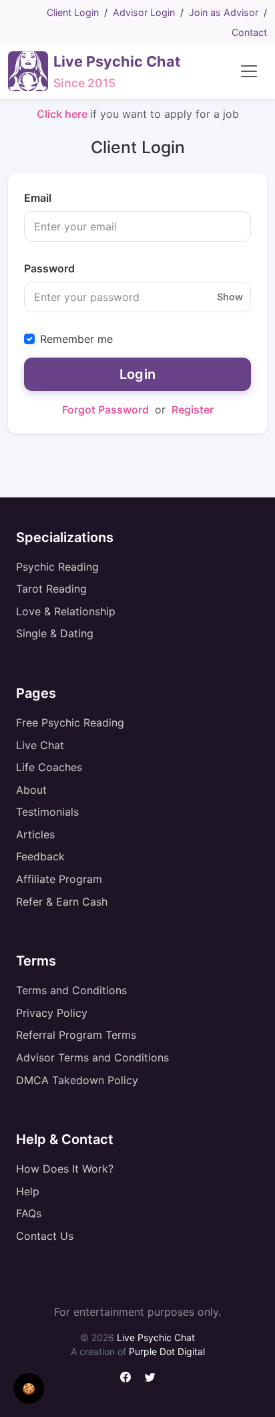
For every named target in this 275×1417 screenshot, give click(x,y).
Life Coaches (49, 767)
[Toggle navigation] (249, 71)
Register (193, 409)
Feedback (40, 856)
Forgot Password (105, 409)
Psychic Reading (57, 566)
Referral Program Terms (76, 1034)
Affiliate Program (59, 879)
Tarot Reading (51, 588)
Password (49, 268)
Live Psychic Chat (156, 1337)
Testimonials (47, 811)
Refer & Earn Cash (61, 901)
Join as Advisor (223, 12)
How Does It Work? (64, 1168)
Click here (63, 114)
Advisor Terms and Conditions (92, 1057)
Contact (249, 32)
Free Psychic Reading (70, 722)
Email (37, 197)
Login (137, 374)
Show (230, 296)
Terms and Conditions (71, 990)
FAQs (28, 1213)
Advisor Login (144, 12)
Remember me (76, 339)
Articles (35, 834)
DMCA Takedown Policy (77, 1080)
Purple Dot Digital (167, 1351)
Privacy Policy (51, 1012)
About (31, 789)
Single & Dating (54, 633)
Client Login (73, 12)
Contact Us (44, 1236)
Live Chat (40, 745)
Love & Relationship (65, 611)
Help (27, 1191)
